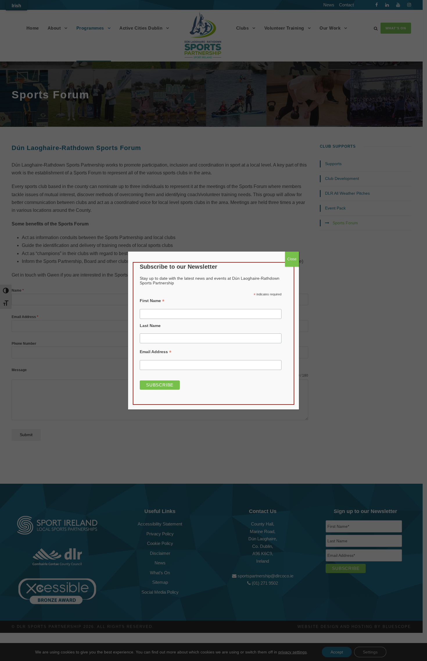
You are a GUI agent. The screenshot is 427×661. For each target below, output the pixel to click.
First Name (152, 301)
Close (292, 259)
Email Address (155, 352)
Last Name (150, 325)
